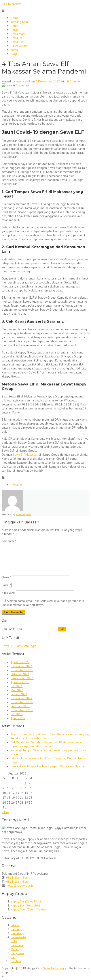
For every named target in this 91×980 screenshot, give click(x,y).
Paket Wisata (19, 46)
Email (6, 585)
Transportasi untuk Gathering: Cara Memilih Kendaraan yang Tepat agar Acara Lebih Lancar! (50, 736)
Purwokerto (18, 937)
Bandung (16, 929)
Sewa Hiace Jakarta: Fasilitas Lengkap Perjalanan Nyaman (48, 766)
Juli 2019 (17, 714)
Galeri (15, 26)
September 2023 (22, 678)
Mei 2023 (17, 690)
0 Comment (74, 81)
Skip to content (11, 4)
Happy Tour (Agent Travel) (28, 909)
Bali (13, 957)
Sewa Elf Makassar (25, 455)
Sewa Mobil (18, 34)
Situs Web (8, 593)
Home (15, 18)
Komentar (9, 541)
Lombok (16, 961)
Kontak (15, 50)
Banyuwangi (18, 953)
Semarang (17, 933)
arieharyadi (23, 81)
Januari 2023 (19, 694)
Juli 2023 (17, 686)
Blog (14, 54)
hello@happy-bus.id (20, 886)
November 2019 (22, 710)
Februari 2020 (20, 706)
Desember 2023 (21, 666)
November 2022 (22, 702)
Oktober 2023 (20, 674)
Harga (15, 30)
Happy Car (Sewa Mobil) (27, 901)
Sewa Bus (17, 42)
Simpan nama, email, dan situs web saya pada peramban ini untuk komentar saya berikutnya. (43, 603)
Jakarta (15, 925)
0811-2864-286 (17, 878)
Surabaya (17, 945)
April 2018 (18, 718)
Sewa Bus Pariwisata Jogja (19, 646)
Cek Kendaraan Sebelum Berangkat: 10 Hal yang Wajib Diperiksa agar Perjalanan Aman (47, 744)
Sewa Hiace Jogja (54, 968)
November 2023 (22, 670)
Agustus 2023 (20, 682)
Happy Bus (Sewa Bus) (25, 905)
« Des (5, 812)
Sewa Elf (16, 38)
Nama (6, 577)
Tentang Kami (19, 22)
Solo (14, 941)
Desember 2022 (21, 698)
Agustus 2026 (20, 662)
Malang (15, 949)
